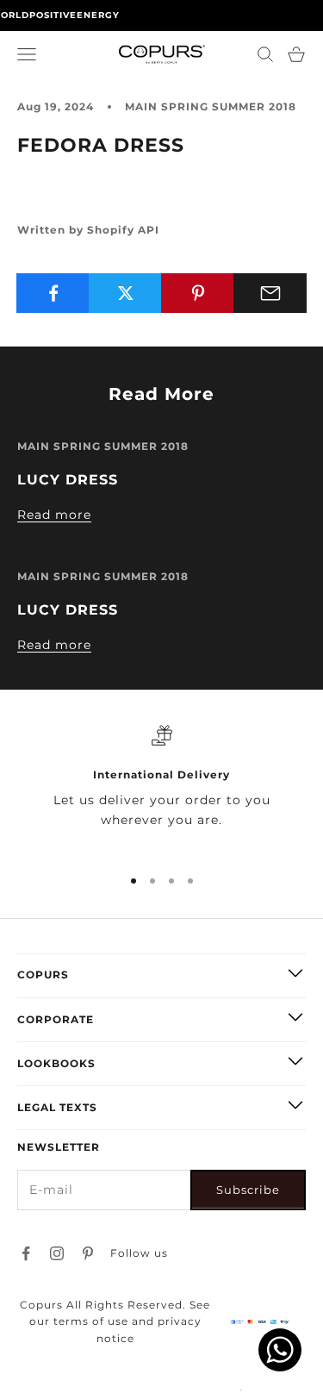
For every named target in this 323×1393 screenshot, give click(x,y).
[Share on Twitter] (125, 293)
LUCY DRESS (67, 480)
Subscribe (248, 1189)
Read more (54, 514)
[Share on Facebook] (53, 293)
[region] (161, 788)
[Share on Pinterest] (197, 293)
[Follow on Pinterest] (87, 1253)
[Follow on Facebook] (25, 1253)
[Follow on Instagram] (56, 1253)
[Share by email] (270, 293)
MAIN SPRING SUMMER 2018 (210, 106)
